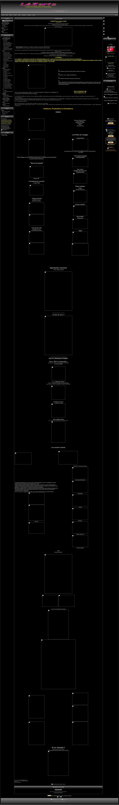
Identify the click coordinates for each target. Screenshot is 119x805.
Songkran (4, 114)
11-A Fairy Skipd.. (7, 81)
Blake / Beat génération (8, 43)
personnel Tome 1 (7, 52)
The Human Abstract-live (8, 60)
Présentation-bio (7, 37)
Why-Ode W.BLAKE (7, 46)
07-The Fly (6, 76)
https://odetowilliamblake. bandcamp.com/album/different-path (110, 92)
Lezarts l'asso (8, 20)
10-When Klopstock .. (7, 80)
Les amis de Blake (7, 42)
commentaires (6, 47)
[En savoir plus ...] (65, 799)
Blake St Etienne (7, 99)
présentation (6, 39)
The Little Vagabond (7, 57)
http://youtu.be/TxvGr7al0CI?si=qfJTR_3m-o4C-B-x (6, 125)
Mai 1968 (4, 25)
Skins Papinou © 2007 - (56, 795)
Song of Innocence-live (8, 55)
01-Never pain (6, 70)
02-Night (5, 71)
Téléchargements (5, 22)
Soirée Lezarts (5, 32)
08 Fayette (5, 78)
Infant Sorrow (6, 59)
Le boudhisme (4, 26)
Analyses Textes (7, 53)
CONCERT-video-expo (8, 49)
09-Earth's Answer (7, 79)
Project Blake (6, 65)
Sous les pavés (5, 112)
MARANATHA (6, 95)
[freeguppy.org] (54, 799)
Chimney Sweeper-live (8, 58)
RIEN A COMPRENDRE (8, 96)
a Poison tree (6, 64)
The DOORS (6, 101)
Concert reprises (7, 105)
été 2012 (3, 30)
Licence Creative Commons (66, 795)
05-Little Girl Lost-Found (8, 75)
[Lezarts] (38, 7)
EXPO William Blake (7, 44)
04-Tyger (5, 74)
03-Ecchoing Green (7, 73)
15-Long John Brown (7, 86)
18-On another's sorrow (8, 91)
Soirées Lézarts (5, 29)
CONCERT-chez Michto (8, 48)
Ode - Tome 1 (6, 97)
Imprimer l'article (62, 784)
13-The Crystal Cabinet (8, 84)
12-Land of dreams (7, 83)
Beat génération (5, 24)
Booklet (5, 92)
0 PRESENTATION (7, 69)
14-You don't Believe (7, 85)
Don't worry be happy (6, 111)
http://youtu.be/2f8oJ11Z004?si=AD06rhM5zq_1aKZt (6, 128)
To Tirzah (5, 62)
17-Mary (5, 90)
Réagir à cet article (58, 789)
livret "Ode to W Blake (8, 54)
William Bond (6, 67)
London (5, 63)
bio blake (5, 41)
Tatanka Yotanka (7, 103)
